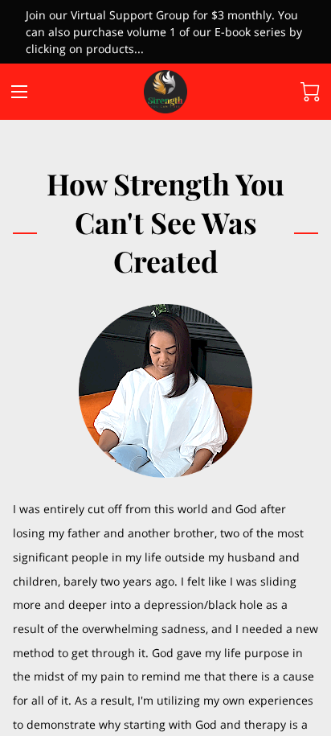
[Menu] (19, 91)
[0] (310, 91)
